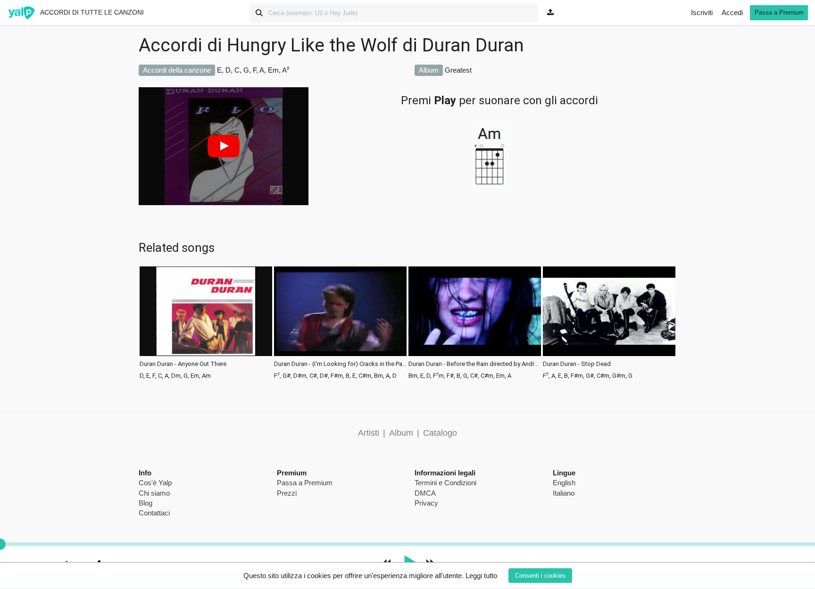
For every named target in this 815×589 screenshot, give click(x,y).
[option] (206, 321)
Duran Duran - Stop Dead (577, 364)
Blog (145, 503)
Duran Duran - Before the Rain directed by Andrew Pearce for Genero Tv (474, 364)
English (564, 483)
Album (401, 433)
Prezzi (287, 493)
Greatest (458, 70)
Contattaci (154, 513)
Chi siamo (154, 493)
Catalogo (440, 433)
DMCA (425, 493)
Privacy (426, 503)
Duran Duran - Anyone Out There (183, 364)
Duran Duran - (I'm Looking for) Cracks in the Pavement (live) (340, 364)
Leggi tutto (481, 576)
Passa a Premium (779, 12)
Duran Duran (473, 45)
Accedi (732, 12)
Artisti (368, 433)
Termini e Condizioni (445, 483)
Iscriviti (702, 12)
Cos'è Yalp (155, 483)
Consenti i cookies (540, 575)
